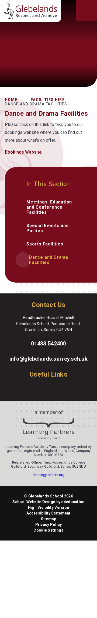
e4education (72, 502)
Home (11, 100)
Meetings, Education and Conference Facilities (49, 207)
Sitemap (48, 519)
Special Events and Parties (47, 228)
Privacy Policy (48, 524)
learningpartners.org (48, 475)
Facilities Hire (48, 100)
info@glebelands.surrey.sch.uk (48, 358)
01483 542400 (48, 343)
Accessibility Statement (48, 513)
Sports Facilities (44, 244)
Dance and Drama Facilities (36, 104)
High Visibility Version (48, 507)
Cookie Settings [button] (48, 530)
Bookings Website (23, 152)
